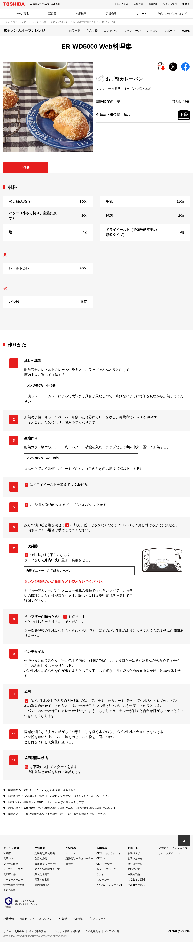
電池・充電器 (41, 879)
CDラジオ (101, 858)
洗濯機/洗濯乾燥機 (44, 853)
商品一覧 (74, 30)
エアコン (70, 853)
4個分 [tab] (26, 167)
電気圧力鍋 (9, 874)
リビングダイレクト (170, 853)
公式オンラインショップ (171, 13)
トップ (6, 22)
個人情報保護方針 (38, 931)
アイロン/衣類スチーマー (48, 869)
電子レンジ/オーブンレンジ (26, 22)
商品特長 (92, 30)
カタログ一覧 (135, 863)
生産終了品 (134, 874)
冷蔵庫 (7, 853)
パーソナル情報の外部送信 (66, 931)
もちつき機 (9, 890)
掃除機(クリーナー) (45, 863)
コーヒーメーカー (13, 879)
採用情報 (153, 4)
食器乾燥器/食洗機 (13, 884)
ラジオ (100, 874)
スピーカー (102, 879)
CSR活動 (62, 918)
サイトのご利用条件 (13, 931)
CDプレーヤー (104, 863)
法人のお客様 (170, 4)
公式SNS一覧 (112, 931)
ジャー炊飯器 (10, 863)
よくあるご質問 (136, 879)
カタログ (152, 30)
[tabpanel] (96, 251)
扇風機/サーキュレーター (79, 858)
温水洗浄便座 (41, 874)
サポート (141, 13)
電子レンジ (9, 858)
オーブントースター (14, 869)
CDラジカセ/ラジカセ (108, 853)
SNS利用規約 (93, 931)
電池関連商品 (41, 884)
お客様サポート (136, 853)
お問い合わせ (121, 4)
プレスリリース (96, 918)
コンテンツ (111, 30)
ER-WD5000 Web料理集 (84, 22)
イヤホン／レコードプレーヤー (109, 887)
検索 (187, 4)
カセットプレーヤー (107, 869)
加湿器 (69, 863)
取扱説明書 (134, 869)
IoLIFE (186, 30)
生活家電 (51, 13)
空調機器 (81, 13)
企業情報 (138, 4)
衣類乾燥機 (40, 858)
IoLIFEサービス (136, 884)
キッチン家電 (21, 13)
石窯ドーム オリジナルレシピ (56, 22)
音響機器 (111, 13)
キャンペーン (132, 30)
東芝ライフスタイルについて (35, 918)
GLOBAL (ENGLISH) (179, 931)
